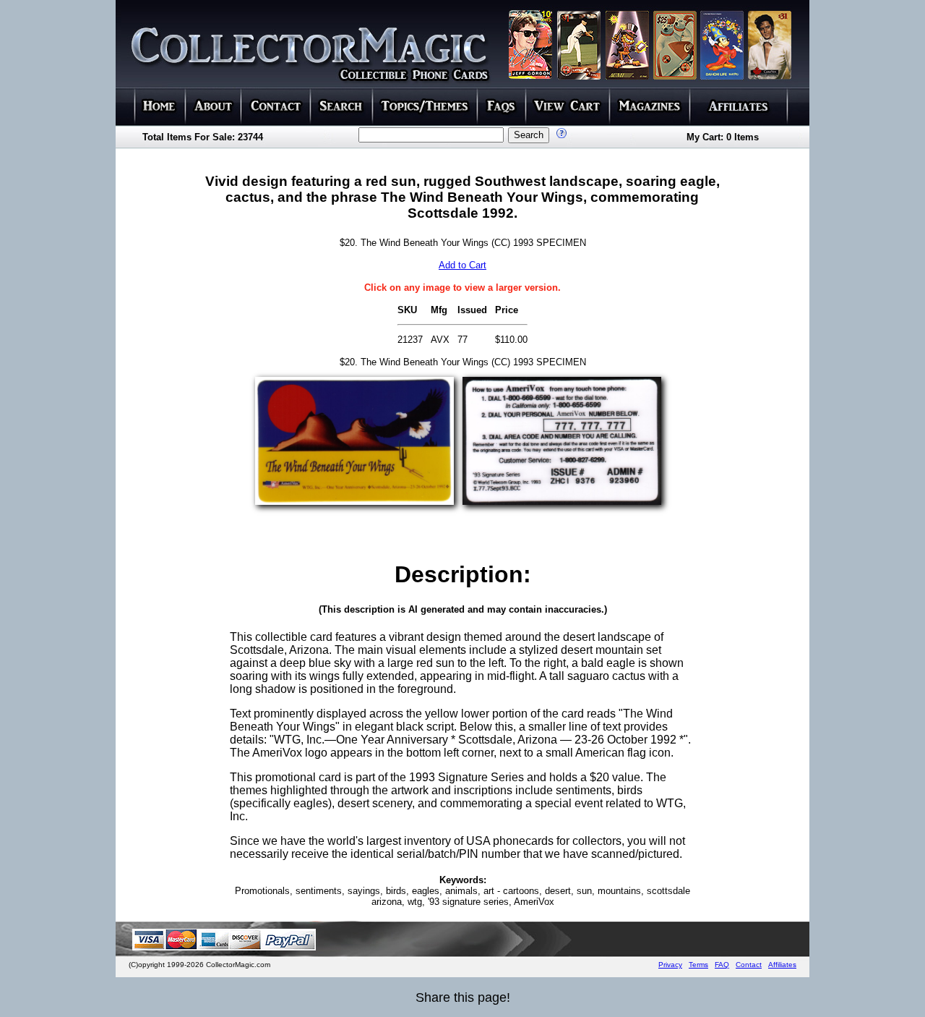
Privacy (670, 965)
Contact (749, 965)
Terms (698, 965)
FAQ (722, 965)
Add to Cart (462, 265)
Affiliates (782, 965)
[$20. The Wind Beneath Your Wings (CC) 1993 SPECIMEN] (354, 501)
